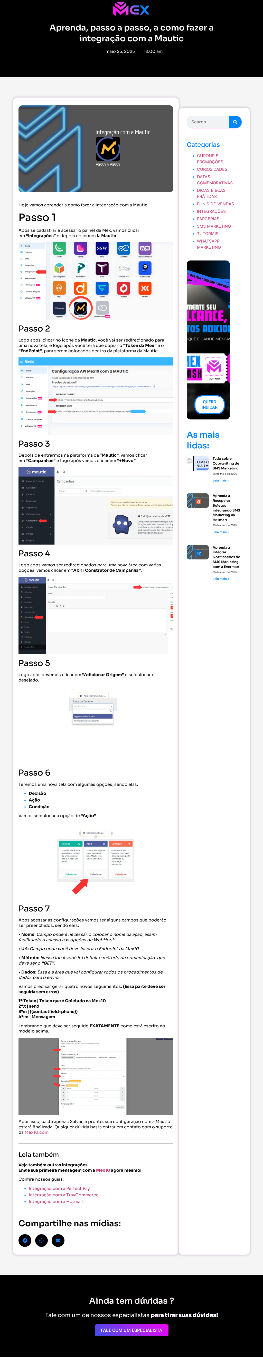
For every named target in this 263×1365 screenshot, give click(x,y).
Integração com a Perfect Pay (59, 1188)
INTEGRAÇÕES (211, 211)
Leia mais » (221, 480)
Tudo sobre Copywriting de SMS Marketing (226, 463)
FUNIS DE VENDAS (215, 203)
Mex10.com (37, 1132)
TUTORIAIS (207, 233)
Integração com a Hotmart (56, 1201)
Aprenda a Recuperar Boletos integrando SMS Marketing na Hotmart (226, 508)
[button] (24, 1240)
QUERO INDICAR (210, 404)
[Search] (235, 122)
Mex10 (103, 1170)
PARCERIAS (208, 218)
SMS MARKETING (214, 226)
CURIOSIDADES (212, 169)
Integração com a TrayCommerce (64, 1195)
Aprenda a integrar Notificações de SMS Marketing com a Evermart (226, 557)
